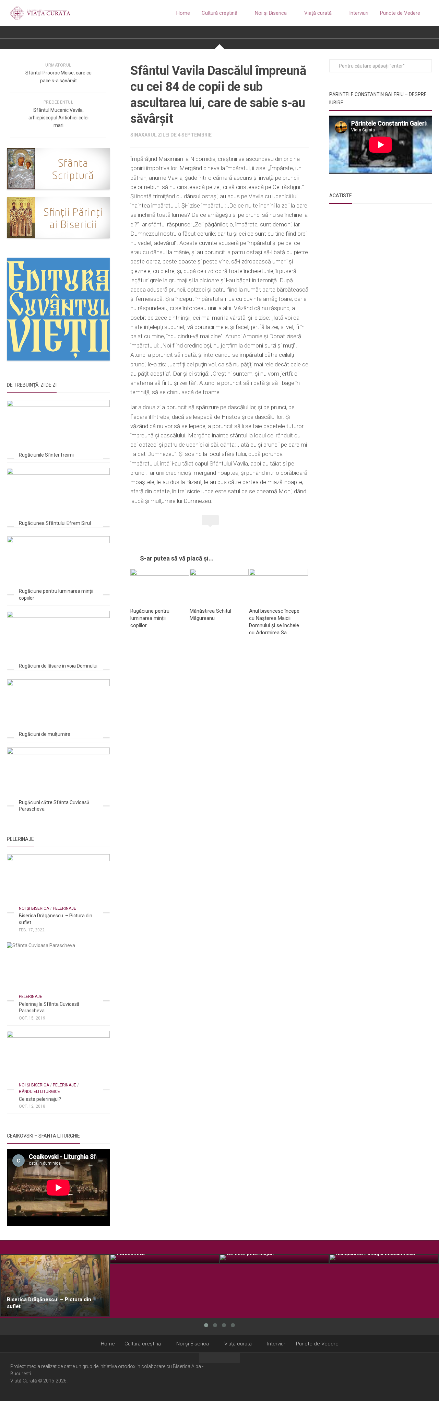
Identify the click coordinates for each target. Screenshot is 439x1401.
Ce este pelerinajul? (40, 1099)
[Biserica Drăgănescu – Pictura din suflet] (58, 883)
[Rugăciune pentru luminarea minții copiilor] (159, 585)
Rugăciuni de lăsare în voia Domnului (58, 666)
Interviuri (358, 13)
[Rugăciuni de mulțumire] (58, 708)
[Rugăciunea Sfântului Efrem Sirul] (58, 497)
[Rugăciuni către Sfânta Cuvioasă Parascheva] (58, 776)
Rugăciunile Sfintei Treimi (46, 455)
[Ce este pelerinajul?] (58, 1060)
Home (183, 13)
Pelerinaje (64, 908)
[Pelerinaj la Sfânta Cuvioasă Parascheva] (58, 971)
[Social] (415, 1376)
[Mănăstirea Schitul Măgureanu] (219, 585)
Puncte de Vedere (400, 13)
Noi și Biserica (271, 13)
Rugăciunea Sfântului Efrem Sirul (55, 523)
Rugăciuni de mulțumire (44, 734)
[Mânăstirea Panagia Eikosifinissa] (384, 1259)
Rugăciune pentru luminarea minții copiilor (149, 618)
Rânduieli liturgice (39, 1091)
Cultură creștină (219, 13)
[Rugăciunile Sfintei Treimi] (58, 429)
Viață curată (318, 13)
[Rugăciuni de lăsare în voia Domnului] (58, 640)
